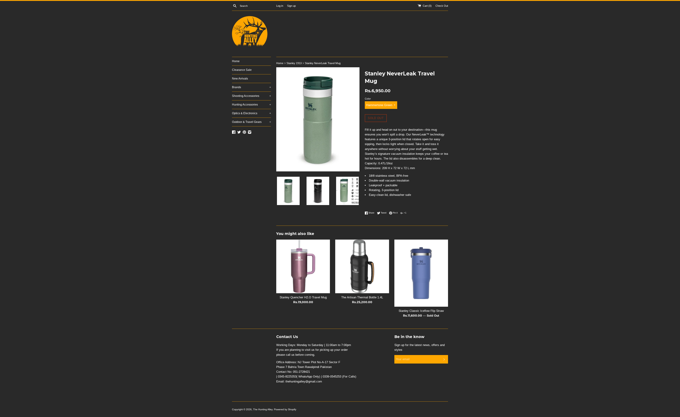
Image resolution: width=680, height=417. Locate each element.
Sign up (291, 5)
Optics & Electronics (251, 113)
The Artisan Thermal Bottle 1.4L (362, 297)
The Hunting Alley (263, 409)
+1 (404, 213)
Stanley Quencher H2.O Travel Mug (303, 297)
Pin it (395, 213)
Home (236, 61)
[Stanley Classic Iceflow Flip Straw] (421, 273)
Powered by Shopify (285, 409)
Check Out (441, 5)
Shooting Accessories (251, 95)
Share (371, 213)
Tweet (383, 213)
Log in (279, 5)
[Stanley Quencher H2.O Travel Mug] (303, 266)
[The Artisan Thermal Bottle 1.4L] (362, 266)
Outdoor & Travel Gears (251, 121)
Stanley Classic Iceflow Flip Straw (421, 311)
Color (368, 98)
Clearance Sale (242, 69)
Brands (251, 87)
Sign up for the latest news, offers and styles (419, 347)
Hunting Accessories (251, 104)
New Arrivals (240, 78)
